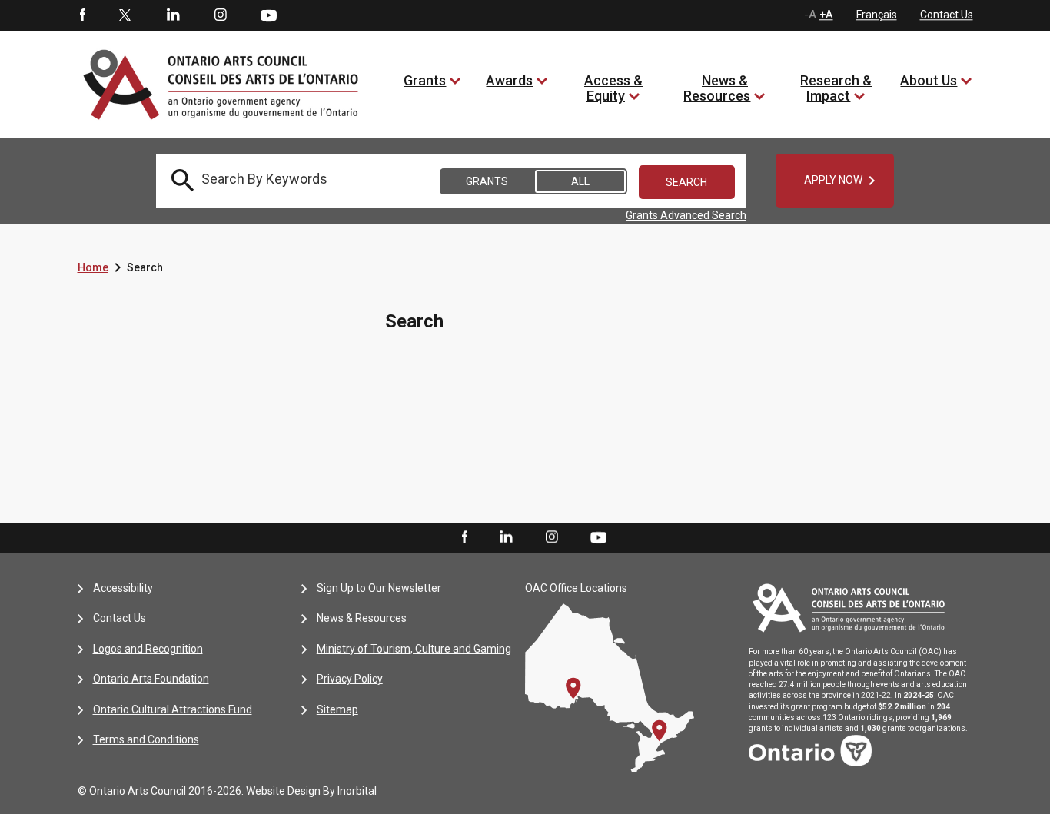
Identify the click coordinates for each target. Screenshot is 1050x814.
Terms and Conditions (146, 739)
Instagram (220, 15)
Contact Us (946, 14)
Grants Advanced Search (686, 215)
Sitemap (337, 709)
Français (876, 14)
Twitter (125, 15)
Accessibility (123, 588)
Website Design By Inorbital (311, 791)
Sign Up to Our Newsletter (379, 588)
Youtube (269, 15)
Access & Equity (613, 88)
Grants (425, 80)
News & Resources (716, 88)
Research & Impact (836, 88)
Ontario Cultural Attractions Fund (172, 709)
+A (826, 14)
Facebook (81, 15)
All (580, 181)
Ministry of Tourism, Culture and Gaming (414, 649)
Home (93, 267)
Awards (509, 80)
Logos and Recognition (148, 649)
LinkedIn (173, 15)
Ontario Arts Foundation (151, 679)
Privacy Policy (350, 679)
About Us (928, 80)
